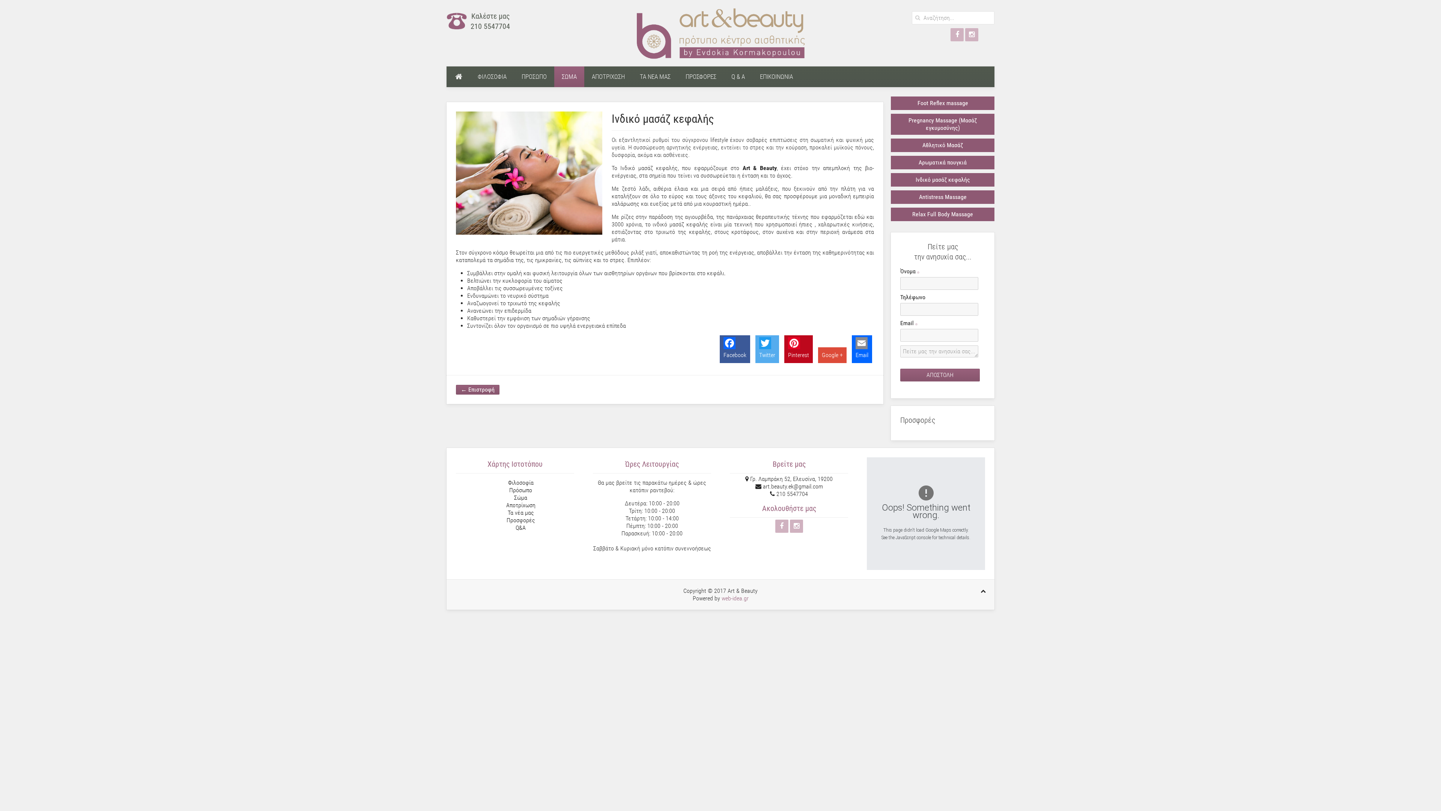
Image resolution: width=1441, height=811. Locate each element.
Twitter (767, 355)
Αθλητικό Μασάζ (942, 145)
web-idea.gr (735, 598)
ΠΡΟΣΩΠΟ (534, 76)
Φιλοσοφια (492, 76)
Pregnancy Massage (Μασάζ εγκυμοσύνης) (943, 124)
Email (862, 355)
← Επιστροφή (478, 389)
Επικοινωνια (776, 76)
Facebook (735, 355)
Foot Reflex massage (943, 103)
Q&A (521, 527)
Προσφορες (701, 76)
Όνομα (908, 271)
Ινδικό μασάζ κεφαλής (943, 179)
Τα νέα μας (521, 512)
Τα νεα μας (655, 76)
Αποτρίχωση (520, 505)
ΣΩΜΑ (569, 76)
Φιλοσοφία (521, 482)
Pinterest (798, 355)
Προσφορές (521, 520)
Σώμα (520, 497)
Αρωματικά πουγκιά (943, 162)
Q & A (738, 76)
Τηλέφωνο (912, 297)
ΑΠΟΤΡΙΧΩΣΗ (608, 76)
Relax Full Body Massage (942, 214)
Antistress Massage (943, 196)
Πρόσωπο (520, 490)
